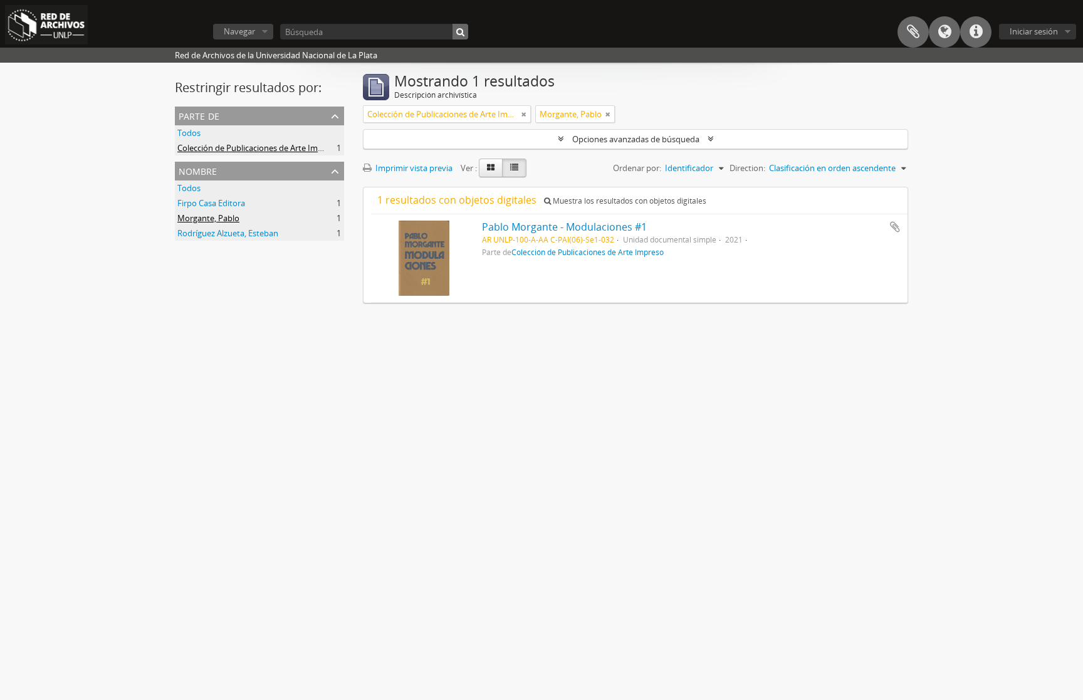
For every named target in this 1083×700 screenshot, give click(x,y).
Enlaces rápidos (975, 32)
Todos (189, 132)
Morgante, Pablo (208, 218)
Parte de (199, 115)
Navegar (239, 31)
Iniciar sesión (1034, 31)
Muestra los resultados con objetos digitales (628, 201)
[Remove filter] (523, 114)
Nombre (198, 170)
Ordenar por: (637, 168)
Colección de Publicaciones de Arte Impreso (258, 148)
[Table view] (514, 168)
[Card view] (491, 168)
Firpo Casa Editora (211, 203)
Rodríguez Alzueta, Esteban (227, 233)
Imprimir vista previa (413, 168)
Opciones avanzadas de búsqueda (635, 139)
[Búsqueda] (460, 31)
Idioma (944, 32)
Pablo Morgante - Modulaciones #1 (564, 227)
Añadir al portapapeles (895, 227)
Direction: (747, 168)
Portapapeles (913, 32)
